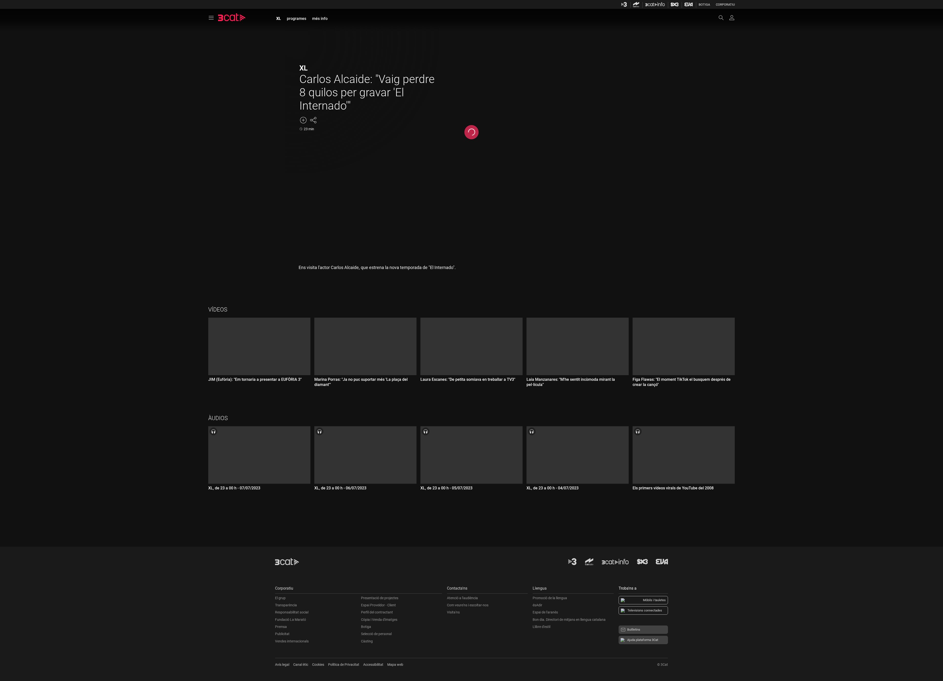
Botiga (704, 4)
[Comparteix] (313, 120)
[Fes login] (732, 18)
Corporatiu (725, 4)
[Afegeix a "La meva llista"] (303, 120)
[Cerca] (723, 18)
